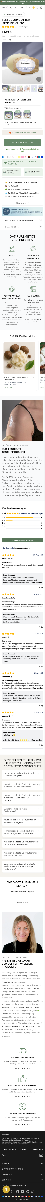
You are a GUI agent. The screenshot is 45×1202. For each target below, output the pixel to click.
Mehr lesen (21, 203)
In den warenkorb (22, 142)
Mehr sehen (22, 902)
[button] (22, 132)
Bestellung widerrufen (14, 1185)
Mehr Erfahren (22, 1069)
